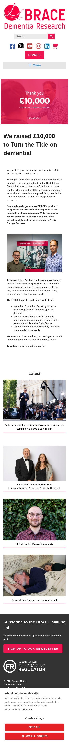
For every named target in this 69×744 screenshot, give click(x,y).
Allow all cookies (34, 736)
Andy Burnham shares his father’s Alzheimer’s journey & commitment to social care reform (34, 427)
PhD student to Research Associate (34, 544)
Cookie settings (34, 718)
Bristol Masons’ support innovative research (35, 600)
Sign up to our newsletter (33, 648)
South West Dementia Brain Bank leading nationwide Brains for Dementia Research (34, 486)
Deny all (35, 727)
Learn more (26, 709)
